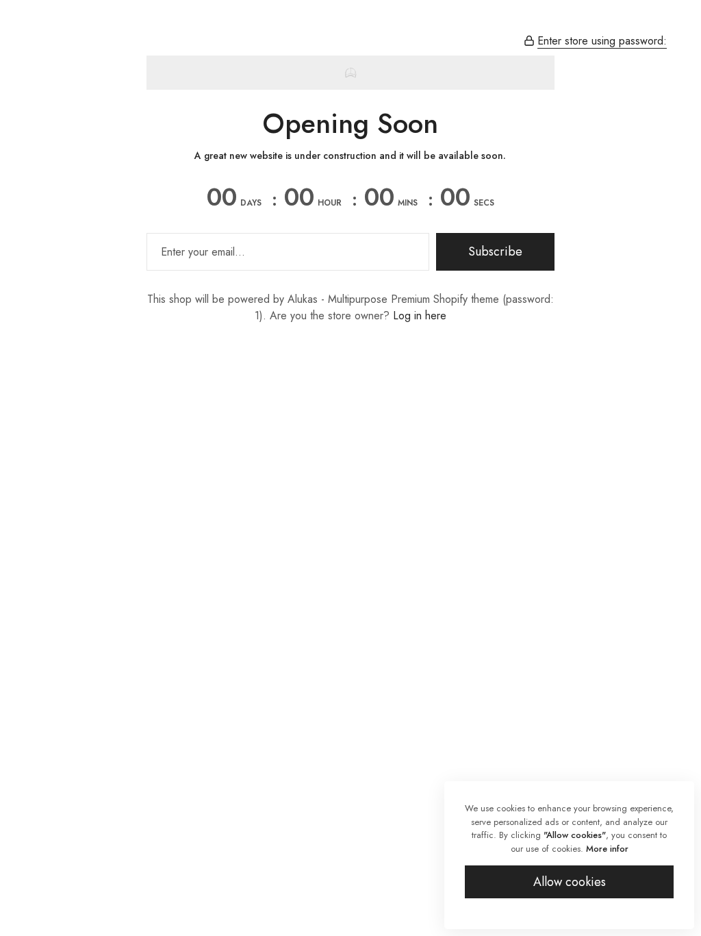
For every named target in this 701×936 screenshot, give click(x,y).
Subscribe (495, 251)
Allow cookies (569, 882)
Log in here (419, 315)
